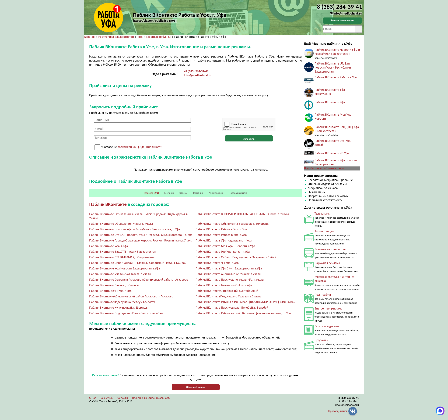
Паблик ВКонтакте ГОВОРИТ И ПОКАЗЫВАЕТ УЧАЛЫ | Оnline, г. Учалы (242, 214)
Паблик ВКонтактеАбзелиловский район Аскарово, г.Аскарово (131, 296)
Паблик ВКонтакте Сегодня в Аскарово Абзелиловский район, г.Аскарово (138, 280)
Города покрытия (238, 193)
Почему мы (106, 398)
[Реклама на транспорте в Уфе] (309, 256)
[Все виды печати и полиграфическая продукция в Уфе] (309, 302)
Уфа (140, 37)
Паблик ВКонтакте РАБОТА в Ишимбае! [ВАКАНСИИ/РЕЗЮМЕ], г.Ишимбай (245, 302)
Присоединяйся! (338, 411)
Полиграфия (322, 295)
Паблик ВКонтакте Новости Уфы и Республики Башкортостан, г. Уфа (134, 229)
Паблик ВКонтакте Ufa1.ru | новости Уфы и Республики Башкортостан (333, 67)
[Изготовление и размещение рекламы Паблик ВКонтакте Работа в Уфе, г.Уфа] (309, 84)
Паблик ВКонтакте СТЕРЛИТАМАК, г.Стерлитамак (122, 257)
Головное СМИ (151, 193)
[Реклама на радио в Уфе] (309, 240)
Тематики (198, 193)
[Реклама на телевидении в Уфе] (309, 223)
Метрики (169, 193)
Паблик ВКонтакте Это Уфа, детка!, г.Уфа (223, 252)
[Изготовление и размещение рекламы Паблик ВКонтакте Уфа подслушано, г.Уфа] (309, 96)
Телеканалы (322, 213)
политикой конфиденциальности (139, 147)
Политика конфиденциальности (151, 398)
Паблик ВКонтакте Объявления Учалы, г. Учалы (121, 224)
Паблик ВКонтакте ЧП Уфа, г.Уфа (217, 263)
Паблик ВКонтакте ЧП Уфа (331, 153)
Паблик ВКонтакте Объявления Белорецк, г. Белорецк (232, 224)
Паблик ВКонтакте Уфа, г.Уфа (108, 246)
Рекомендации (216, 193)
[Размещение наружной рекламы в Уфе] (309, 270)
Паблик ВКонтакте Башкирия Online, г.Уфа (224, 285)
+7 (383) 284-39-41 (196, 71)
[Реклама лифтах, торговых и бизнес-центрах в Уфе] (309, 320)
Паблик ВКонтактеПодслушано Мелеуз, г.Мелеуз (122, 302)
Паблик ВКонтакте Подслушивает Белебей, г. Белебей (232, 307)
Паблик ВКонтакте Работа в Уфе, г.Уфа (221, 235)
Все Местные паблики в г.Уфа (324, 168)
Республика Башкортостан (116, 37)
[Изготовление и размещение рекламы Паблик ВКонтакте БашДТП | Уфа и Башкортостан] (309, 134)
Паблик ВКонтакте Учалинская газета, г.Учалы (120, 274)
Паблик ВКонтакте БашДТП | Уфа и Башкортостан (122, 252)
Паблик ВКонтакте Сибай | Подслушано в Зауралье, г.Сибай (236, 257)
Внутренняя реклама (328, 308)
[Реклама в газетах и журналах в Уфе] (309, 334)
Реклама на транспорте (330, 249)
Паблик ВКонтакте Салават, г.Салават (114, 285)
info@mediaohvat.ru (198, 75)
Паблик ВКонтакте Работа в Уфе (335, 77)
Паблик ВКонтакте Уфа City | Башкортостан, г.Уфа (229, 268)
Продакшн (321, 340)
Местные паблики (158, 37)
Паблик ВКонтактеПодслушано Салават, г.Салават (229, 296)
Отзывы (183, 193)
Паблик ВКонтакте (108, 204)
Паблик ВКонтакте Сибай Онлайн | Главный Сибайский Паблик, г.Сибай (138, 263)
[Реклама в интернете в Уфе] (309, 285)
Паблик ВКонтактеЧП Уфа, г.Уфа (110, 291)
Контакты (122, 398)
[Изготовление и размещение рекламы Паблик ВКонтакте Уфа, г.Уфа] (309, 109)
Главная (89, 37)
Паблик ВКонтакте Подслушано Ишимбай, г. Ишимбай (126, 313)
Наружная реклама (327, 263)
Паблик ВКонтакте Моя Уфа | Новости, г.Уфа (225, 246)
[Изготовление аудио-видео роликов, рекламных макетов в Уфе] (309, 349)
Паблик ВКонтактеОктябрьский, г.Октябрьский (227, 291)
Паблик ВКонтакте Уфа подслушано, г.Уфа (224, 240)
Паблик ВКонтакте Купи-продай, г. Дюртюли (119, 307)
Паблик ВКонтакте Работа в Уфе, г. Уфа (221, 229)
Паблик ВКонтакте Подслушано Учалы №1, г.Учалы (230, 280)
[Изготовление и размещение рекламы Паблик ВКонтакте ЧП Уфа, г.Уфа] (309, 154)
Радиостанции (324, 231)
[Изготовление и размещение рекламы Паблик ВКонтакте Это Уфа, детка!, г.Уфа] (309, 147)
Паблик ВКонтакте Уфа (329, 102)
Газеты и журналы (326, 326)
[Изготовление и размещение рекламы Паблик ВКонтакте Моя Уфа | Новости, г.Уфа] (309, 121)
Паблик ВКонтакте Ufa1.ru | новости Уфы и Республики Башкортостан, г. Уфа (140, 235)
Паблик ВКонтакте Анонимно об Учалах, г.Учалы (228, 274)
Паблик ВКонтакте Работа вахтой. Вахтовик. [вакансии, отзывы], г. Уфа (243, 313)
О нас (92, 398)
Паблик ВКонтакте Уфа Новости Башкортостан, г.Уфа (124, 268)
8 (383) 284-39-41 (348, 401)
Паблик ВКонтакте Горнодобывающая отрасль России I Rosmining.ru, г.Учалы (140, 240)
